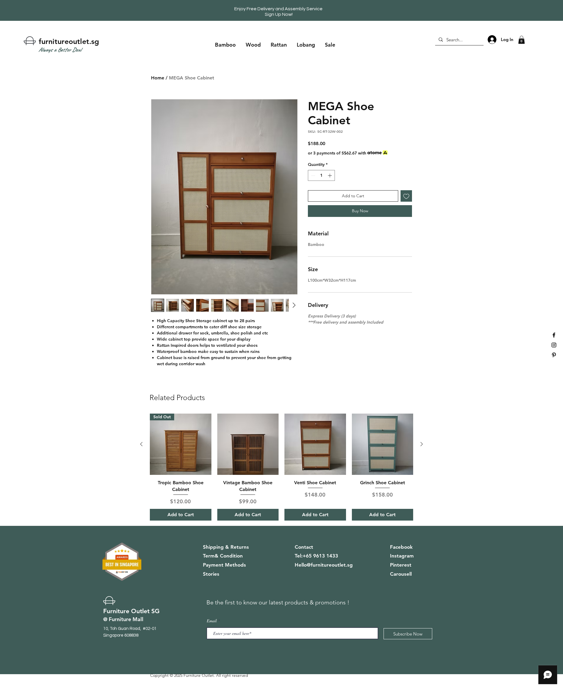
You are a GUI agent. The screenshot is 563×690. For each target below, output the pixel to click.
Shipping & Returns (226, 547)
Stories (211, 574)
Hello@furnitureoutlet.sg (324, 565)
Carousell (401, 574)
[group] (281, 467)
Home (157, 78)
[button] (521, 40)
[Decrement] (312, 175)
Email (212, 621)
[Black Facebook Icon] (554, 335)
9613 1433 (325, 556)
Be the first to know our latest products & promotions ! (277, 602)
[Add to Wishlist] (406, 196)
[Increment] (330, 175)
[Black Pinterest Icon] (554, 355)
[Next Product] (421, 444)
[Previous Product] (141, 444)
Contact (304, 547)
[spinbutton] (321, 175)
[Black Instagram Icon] (554, 345)
